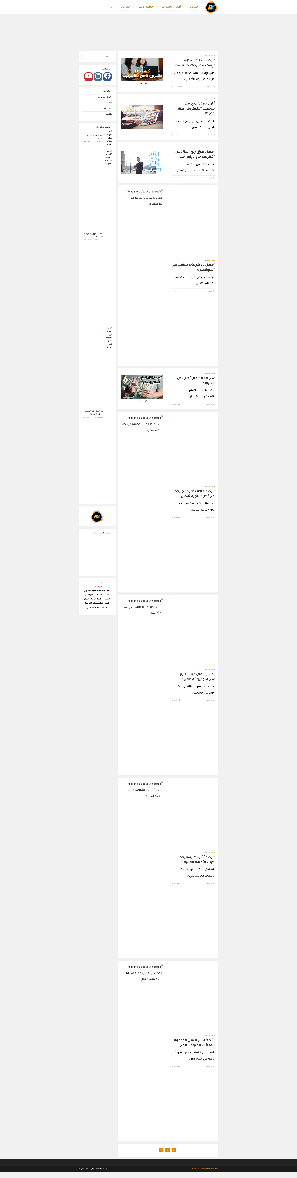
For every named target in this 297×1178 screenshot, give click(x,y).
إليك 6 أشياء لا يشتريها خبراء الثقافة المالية (197, 859)
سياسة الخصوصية (100, 1168)
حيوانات (108, 102)
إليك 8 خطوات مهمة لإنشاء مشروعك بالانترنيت (195, 62)
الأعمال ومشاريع (210, 56)
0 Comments (88, 141)
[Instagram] (98, 76)
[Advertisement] (148, 31)
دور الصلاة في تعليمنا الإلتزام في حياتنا (94, 413)
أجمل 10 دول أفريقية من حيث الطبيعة (93, 235)
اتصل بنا (81, 1168)
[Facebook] (107, 76)
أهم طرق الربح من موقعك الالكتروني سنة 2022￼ (196, 108)
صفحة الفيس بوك (102, 532)
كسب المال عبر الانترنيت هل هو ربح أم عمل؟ (196, 676)
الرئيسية (109, 1168)
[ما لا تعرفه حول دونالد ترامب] (108, 138)
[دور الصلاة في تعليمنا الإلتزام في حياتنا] (108, 414)
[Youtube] (88, 76)
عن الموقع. (89, 1168)
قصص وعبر (107, 108)
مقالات (109, 114)
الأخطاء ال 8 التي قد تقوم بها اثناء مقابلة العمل (194, 1042)
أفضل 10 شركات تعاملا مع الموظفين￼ (193, 267)
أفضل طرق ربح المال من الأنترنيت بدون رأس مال (195, 154)
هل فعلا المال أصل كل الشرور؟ (196, 380)
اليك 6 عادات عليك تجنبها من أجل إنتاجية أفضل (195, 493)
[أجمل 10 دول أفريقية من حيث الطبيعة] (108, 236)
